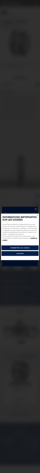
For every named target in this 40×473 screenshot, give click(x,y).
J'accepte (20, 253)
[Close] (37, 215)
